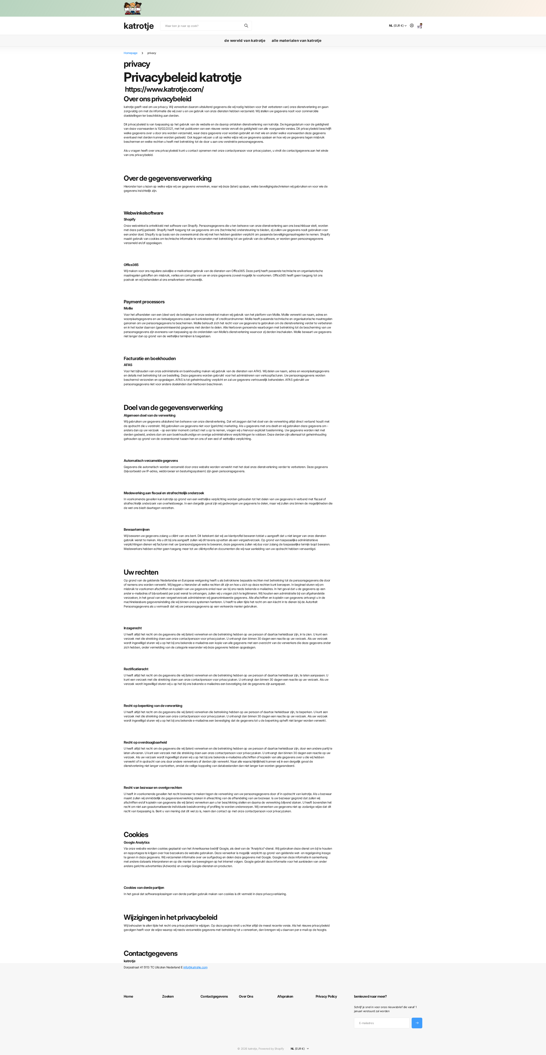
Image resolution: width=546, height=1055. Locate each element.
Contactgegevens (214, 996)
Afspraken (285, 996)
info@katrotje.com (195, 967)
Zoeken (246, 26)
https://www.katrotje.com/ (164, 89)
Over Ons (246, 996)
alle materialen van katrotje (297, 40)
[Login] (412, 26)
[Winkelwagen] (419, 26)
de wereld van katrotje (244, 40)
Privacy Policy (326, 996)
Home (128, 996)
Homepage (131, 53)
